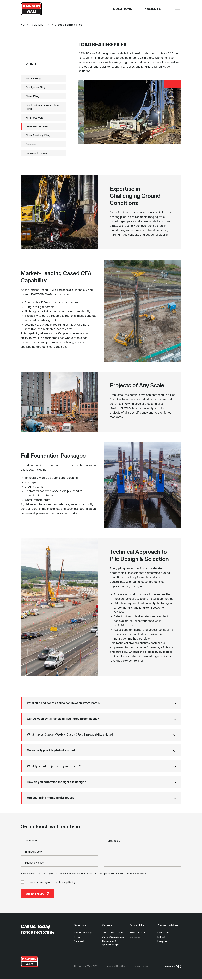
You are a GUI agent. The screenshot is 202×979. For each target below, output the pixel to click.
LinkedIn (161, 937)
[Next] (176, 84)
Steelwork (79, 941)
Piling (51, 24)
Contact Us (163, 932)
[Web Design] (178, 966)
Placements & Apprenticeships (110, 943)
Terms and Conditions (115, 966)
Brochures (135, 937)
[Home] (29, 961)
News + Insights (138, 932)
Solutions (122, 9)
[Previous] (168, 84)
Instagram (162, 941)
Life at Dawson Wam (112, 932)
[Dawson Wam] (31, 9)
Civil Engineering (83, 932)
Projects (152, 9)
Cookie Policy (141, 966)
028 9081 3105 (37, 932)
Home (24, 24)
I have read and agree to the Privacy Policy (50, 882)
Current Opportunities (113, 937)
